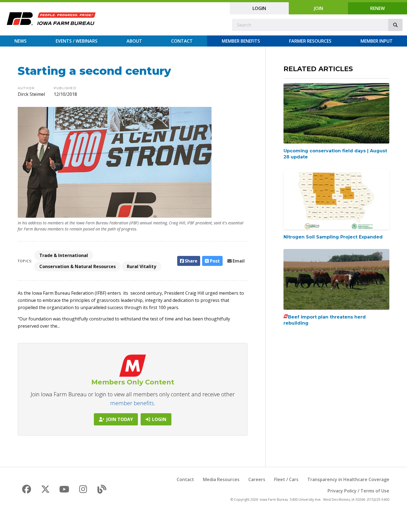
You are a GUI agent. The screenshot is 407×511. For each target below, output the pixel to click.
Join (318, 8)
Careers (256, 479)
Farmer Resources (310, 41)
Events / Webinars (76, 41)
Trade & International (63, 255)
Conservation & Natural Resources (77, 266)
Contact (182, 41)
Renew (377, 8)
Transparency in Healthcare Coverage (348, 479)
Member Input (376, 41)
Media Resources (221, 479)
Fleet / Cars (286, 479)
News (20, 41)
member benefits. (132, 403)
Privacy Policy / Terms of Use (358, 491)
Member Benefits (241, 41)
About (134, 41)
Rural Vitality (141, 266)
